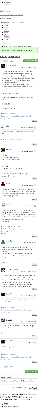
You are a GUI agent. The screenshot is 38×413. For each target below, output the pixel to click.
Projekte (28, 46)
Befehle (6, 31)
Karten (6, 32)
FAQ (5, 34)
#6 (35, 243)
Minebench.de (6, 394)
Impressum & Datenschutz (12, 406)
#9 (35, 321)
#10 (35, 342)
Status (6, 403)
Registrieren (7, 2)
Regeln (6, 29)
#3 (35, 151)
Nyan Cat (9, 320)
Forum (6, 27)
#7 (35, 271)
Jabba (7, 126)
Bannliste (7, 38)
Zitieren (34, 121)
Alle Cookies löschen (19, 387)
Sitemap (6, 404)
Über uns (7, 39)
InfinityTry (9, 204)
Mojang (26, 394)
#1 (35, 67)
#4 (35, 185)
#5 (35, 206)
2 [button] (7, 61)
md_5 (35, 394)
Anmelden (7, 4)
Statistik (6, 36)
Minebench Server (19, 46)
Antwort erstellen (31, 61)
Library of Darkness (10, 56)
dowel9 (8, 183)
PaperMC (4, 396)
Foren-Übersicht (9, 46)
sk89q (31, 394)
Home (6, 25)
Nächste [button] (11, 61)
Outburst (8, 149)
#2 (35, 127)
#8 (35, 295)
